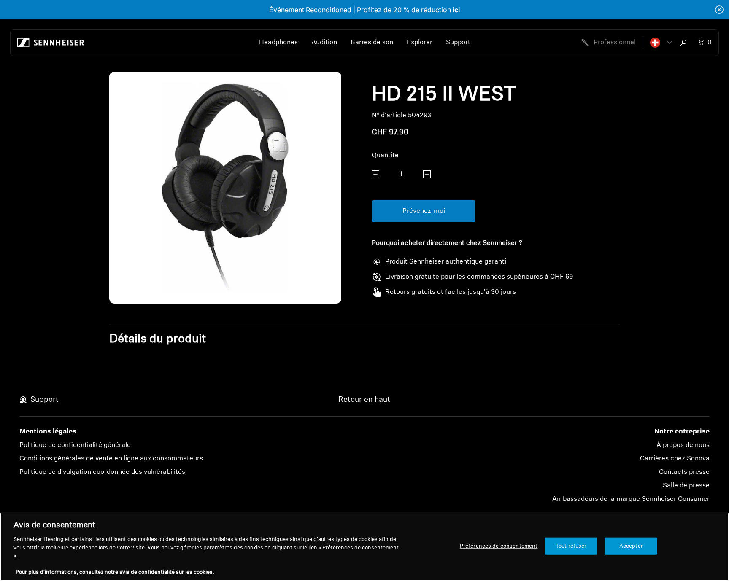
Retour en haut (364, 400)
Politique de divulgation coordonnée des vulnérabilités (102, 472)
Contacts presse (684, 472)
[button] (661, 43)
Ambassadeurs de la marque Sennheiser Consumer (631, 499)
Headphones (278, 42)
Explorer (419, 42)
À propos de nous (683, 445)
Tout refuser (571, 546)
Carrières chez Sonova (675, 458)
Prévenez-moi (423, 211)
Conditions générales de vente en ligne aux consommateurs (111, 458)
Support (458, 42)
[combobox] (685, 42)
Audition (324, 42)
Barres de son (372, 42)
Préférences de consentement (499, 546)
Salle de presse (686, 485)
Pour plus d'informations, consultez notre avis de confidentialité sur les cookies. (115, 572)
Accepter (631, 546)
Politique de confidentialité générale (75, 445)
